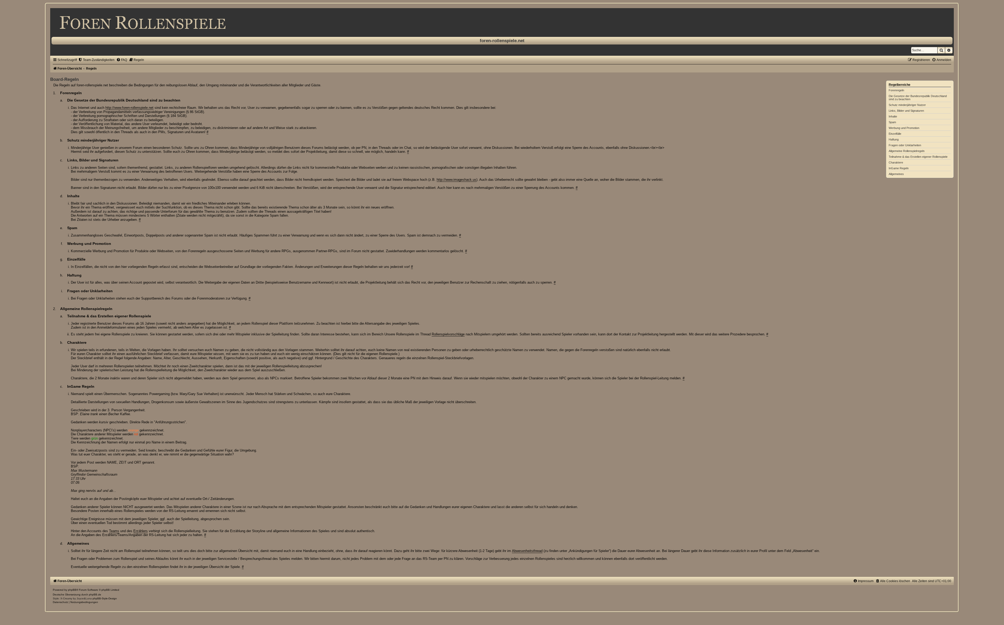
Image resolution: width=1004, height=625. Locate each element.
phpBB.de (95, 594)
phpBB (72, 589)
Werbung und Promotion (904, 127)
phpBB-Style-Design (105, 598)
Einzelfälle (895, 133)
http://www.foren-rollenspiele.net (129, 108)
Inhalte (893, 116)
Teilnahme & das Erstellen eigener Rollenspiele (918, 156)
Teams (114, 531)
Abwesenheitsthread (527, 551)
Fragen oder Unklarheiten (905, 145)
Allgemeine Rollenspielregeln (907, 151)
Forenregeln (896, 90)
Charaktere (896, 162)
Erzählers (140, 531)
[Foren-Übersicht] (502, 22)
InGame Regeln (899, 168)
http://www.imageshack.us (456, 180)
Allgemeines (896, 174)
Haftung (894, 139)
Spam (892, 122)
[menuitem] (96, 60)
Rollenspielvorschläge (448, 334)
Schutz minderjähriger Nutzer (907, 104)
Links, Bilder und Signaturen (906, 110)
